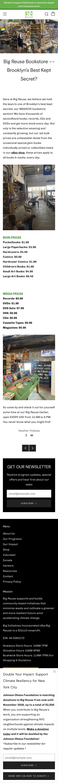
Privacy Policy (12, 581)
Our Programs (12, 538)
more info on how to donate (27, 776)
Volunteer (9, 555)
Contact (8, 576)
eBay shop (18, 152)
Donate (7, 560)
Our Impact (10, 544)
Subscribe (27, 503)
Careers (8, 565)
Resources (10, 571)
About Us (9, 533)
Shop (6, 549)
